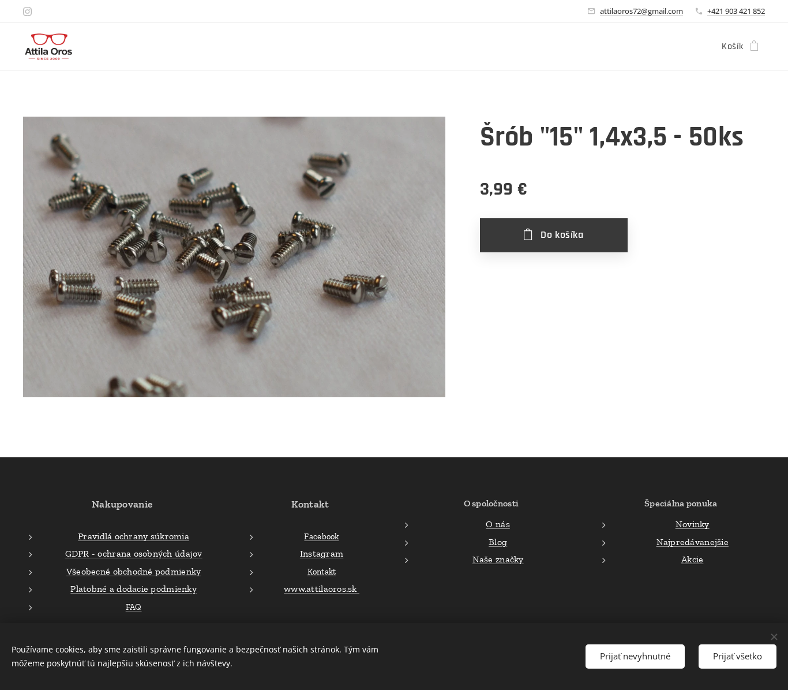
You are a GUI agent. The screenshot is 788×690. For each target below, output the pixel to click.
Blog (498, 541)
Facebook (321, 536)
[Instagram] (27, 11)
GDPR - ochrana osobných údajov (133, 553)
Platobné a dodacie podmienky (133, 588)
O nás (497, 524)
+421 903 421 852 (736, 11)
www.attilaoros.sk (321, 588)
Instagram (321, 553)
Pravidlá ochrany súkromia (133, 536)
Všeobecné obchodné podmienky (133, 571)
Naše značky (498, 559)
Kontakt (321, 571)
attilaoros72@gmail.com (641, 11)
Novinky (693, 524)
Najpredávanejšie (692, 541)
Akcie (692, 559)
